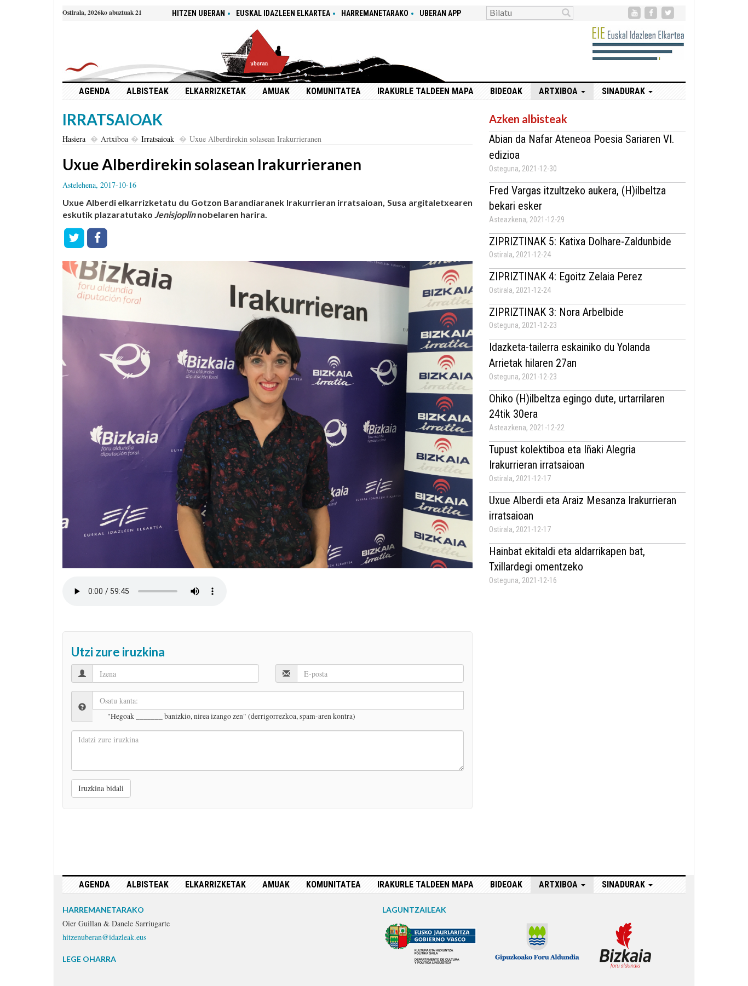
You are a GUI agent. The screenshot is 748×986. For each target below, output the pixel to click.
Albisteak (147, 91)
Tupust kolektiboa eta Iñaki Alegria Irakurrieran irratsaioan (562, 457)
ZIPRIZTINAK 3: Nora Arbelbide (556, 312)
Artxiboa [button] (559, 91)
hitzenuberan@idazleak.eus (104, 937)
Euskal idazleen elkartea (283, 13)
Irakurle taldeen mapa (425, 91)
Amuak (276, 91)
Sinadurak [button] (624, 91)
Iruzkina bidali (101, 788)
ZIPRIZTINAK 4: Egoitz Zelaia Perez (565, 276)
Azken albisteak (528, 118)
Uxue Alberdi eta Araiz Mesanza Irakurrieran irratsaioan (582, 508)
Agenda (94, 91)
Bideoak (506, 91)
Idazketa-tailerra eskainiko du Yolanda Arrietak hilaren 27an (569, 355)
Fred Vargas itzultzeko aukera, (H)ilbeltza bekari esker (577, 198)
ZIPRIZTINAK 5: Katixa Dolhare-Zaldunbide (580, 241)
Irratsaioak (157, 139)
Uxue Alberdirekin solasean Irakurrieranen (211, 164)
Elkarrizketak (215, 91)
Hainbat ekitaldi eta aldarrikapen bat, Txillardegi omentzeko (567, 559)
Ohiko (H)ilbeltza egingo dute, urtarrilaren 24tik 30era (577, 406)
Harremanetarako (374, 13)
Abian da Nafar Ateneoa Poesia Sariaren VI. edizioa (581, 147)
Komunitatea (333, 91)
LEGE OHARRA (89, 959)
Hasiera (73, 139)
